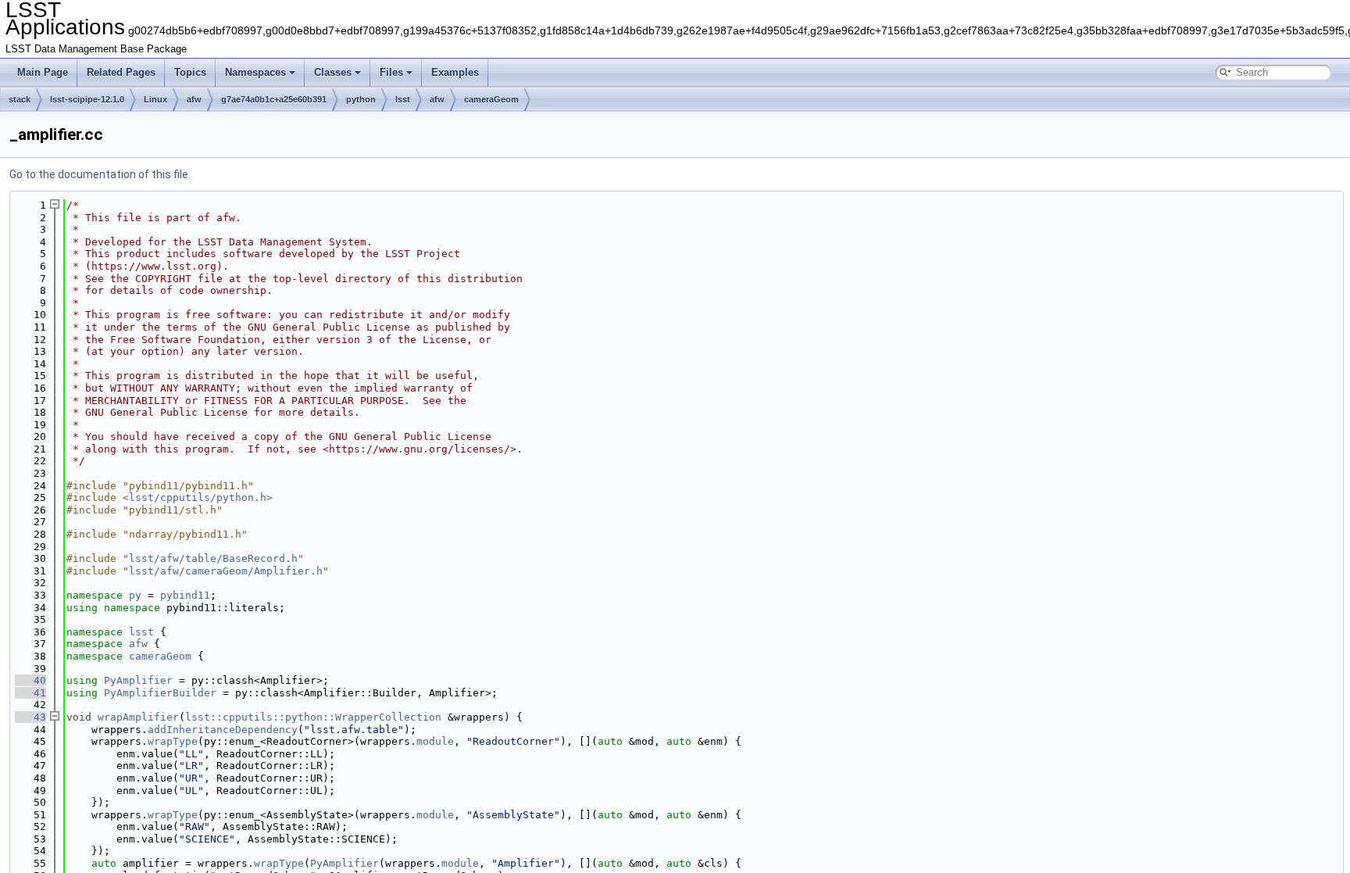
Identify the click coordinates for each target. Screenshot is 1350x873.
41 (30, 693)
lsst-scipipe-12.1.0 (87, 99)
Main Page (42, 72)
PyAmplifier (138, 680)
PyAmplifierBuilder (160, 693)
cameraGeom (491, 99)
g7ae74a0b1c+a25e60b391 (274, 99)
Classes (333, 72)
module (435, 741)
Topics (190, 72)
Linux (155, 99)
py (135, 595)
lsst (402, 99)
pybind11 (185, 595)
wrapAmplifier (138, 717)
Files (391, 72)
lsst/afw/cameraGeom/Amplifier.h (226, 571)
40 (30, 680)
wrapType (173, 741)
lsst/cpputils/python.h (197, 497)
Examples (455, 72)
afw (194, 99)
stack (19, 99)
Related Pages (121, 72)
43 (30, 717)
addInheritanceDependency (223, 729)
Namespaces (255, 72)
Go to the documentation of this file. (100, 174)
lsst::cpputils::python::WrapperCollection (313, 717)
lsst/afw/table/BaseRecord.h (213, 558)
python (361, 99)
